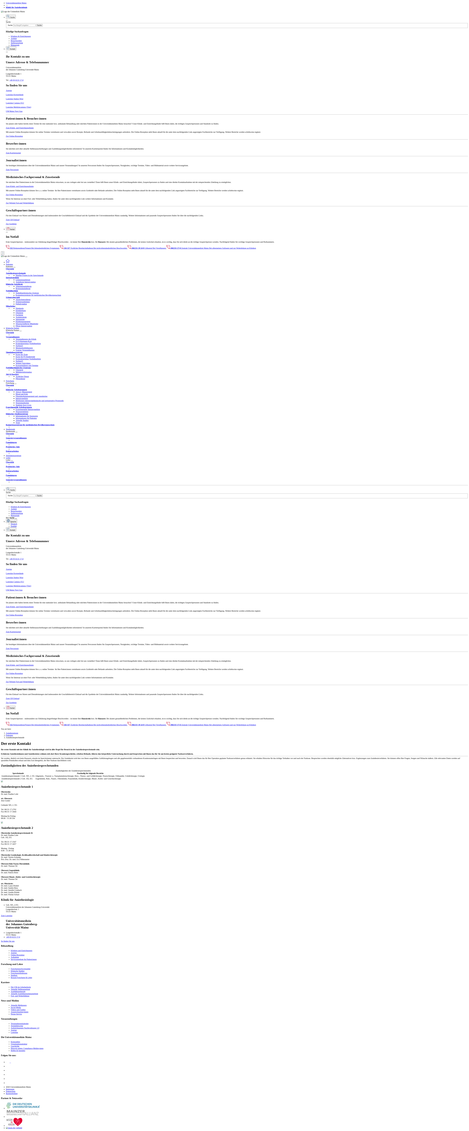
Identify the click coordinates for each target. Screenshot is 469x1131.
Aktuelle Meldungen (19, 1005)
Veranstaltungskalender (20, 1024)
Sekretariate (20, 319)
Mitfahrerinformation (24, 372)
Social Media (16, 1007)
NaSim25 (19, 346)
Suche (8, 22)
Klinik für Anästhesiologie (16, 7)
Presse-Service (16, 1014)
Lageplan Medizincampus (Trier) (18, 107)
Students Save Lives (23, 405)
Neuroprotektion (22, 412)
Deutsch (14, 524)
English (14, 526)
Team (18, 423)
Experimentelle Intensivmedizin (28, 409)
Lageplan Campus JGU (15, 103)
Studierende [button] (10, 429)
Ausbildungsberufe (18, 991)
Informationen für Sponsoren (27, 416)
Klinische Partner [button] (12, 328)
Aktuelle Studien (22, 420)
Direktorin (20, 308)
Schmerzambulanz (23, 302)
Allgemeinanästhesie (24, 286)
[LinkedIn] (8, 1066)
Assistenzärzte (21, 317)
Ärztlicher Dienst (22, 376)
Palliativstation (21, 304)
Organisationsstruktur (19, 1044)
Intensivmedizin (22, 398)
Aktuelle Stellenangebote (20, 989)
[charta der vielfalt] (14, 1128)
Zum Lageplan (6, 916)
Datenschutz (10, 1091)
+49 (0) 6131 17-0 (16, 80)
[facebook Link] (8, 1079)
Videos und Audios (18, 1010)
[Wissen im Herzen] (14, 1126)
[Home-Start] (8, 262)
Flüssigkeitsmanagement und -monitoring (31, 396)
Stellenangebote (17, 43)
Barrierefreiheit (11, 1094)
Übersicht (19, 370)
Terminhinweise (17, 1026)
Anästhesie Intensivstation (26, 282)
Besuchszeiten (16, 41)
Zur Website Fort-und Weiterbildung (20, 203)
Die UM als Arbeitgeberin (21, 987)
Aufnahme (15, 957)
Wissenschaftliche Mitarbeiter (27, 324)
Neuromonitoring (22, 403)
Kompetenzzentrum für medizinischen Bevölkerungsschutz (38, 295)
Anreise (9, 90)
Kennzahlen (15, 1042)
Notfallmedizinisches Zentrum (27, 293)
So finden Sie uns (8, 941)
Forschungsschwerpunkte (20, 969)
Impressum (10, 1089)
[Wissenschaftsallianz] (23, 1117)
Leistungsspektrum (23, 280)
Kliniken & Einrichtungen (21, 36)
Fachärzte (19, 315)
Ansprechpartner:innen (19, 1012)
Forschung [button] (10, 381)
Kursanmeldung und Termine (27, 365)
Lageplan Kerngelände (14, 95)
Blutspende (15, 45)
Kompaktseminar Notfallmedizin (28, 343)
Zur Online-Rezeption (14, 136)
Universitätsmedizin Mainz (16, 3)
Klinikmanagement (23, 322)
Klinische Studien (17, 971)
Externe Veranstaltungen (25, 350)
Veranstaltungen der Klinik (26, 339)
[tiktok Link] (8, 1083)
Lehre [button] (8, 458)
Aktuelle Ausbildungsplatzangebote (24, 994)
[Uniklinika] (23, 1108)
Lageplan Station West (14, 99)
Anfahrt (14, 38)
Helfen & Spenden (18, 1051)
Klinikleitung (21, 311)
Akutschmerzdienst (23, 300)
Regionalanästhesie (23, 289)
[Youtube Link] (8, 1070)
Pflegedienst (20, 379)
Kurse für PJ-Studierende (25, 357)
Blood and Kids (22, 394)
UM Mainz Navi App (14, 111)
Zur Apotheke (11, 224)
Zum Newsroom (12, 170)
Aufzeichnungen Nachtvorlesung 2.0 (25, 1028)
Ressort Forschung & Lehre (21, 978)
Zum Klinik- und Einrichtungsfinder (20, 128)
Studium (14, 975)
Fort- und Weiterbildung (20, 996)
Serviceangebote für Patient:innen (24, 959)
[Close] (7, 20)
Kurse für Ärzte (22, 354)
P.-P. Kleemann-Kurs (24, 341)
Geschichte (15, 1046)
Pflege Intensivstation (24, 326)
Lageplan (14, 1032)
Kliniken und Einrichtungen (21, 951)
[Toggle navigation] (26, 256)
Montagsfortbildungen (24, 348)
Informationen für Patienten (26, 418)
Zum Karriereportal (13, 153)
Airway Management (24, 392)
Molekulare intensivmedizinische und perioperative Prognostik (40, 401)
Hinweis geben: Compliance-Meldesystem (27, 1048)
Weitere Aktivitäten (23, 363)
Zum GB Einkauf (12, 220)
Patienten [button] (9, 264)
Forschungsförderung (19, 973)
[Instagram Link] (8, 1074)
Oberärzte (19, 313)
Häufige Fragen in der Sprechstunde (29, 275)
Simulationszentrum (13, 456)
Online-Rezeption (17, 955)
